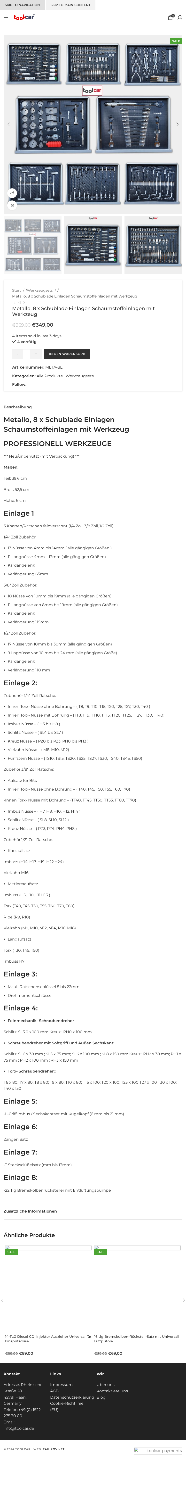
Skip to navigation (22, 5)
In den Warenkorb (67, 354)
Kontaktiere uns (112, 1391)
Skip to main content (71, 5)
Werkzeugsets (40, 290)
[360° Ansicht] (12, 193)
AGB (54, 1391)
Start (17, 290)
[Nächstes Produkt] (24, 302)
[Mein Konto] (180, 17)
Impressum (61, 1384)
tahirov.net (54, 1449)
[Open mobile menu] (6, 17)
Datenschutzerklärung (72, 1397)
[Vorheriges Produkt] (14, 302)
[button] (8, 124)
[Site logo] (24, 17)
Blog (101, 1397)
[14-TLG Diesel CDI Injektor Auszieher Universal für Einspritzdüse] (48, 1289)
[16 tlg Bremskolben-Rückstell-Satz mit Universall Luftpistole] (137, 1289)
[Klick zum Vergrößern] (12, 205)
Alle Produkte (50, 376)
